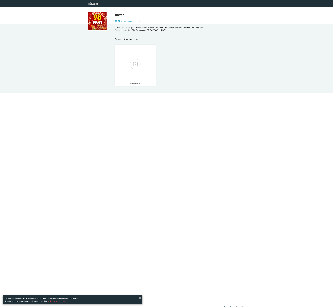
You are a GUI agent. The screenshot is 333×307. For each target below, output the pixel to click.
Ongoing (128, 39)
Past (136, 39)
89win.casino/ (127, 21)
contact (138, 21)
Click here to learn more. (56, 301)
